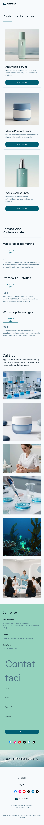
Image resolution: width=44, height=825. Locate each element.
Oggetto (8, 707)
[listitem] (22, 385)
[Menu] (39, 4)
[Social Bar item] (10, 742)
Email (7, 697)
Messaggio (9, 716)
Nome (7, 688)
